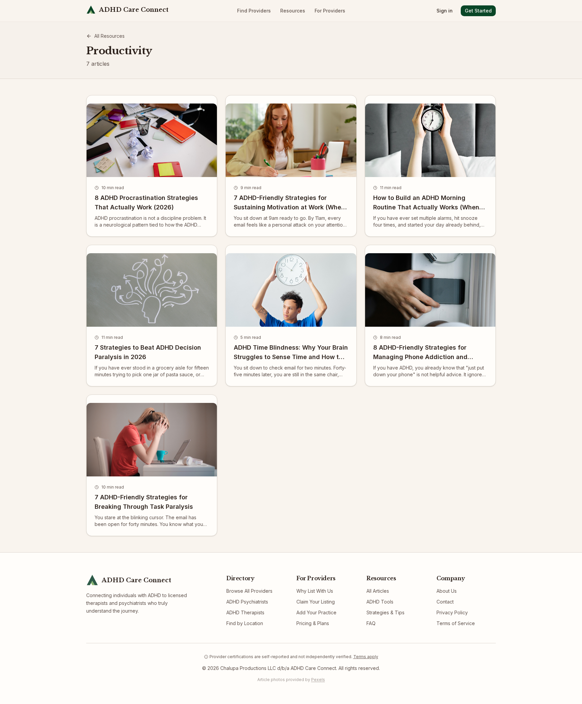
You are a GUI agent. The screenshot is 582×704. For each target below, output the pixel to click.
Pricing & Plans (312, 623)
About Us (447, 591)
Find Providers (254, 10)
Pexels (318, 679)
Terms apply (365, 656)
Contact (445, 602)
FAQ (371, 623)
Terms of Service (456, 623)
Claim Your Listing (315, 602)
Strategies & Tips (385, 612)
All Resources (109, 36)
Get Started (478, 10)
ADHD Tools (379, 602)
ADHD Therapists (245, 612)
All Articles (377, 591)
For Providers (330, 10)
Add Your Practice (316, 612)
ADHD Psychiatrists (247, 602)
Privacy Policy (452, 612)
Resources (292, 10)
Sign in (445, 10)
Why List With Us (314, 591)
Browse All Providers (249, 591)
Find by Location (244, 623)
